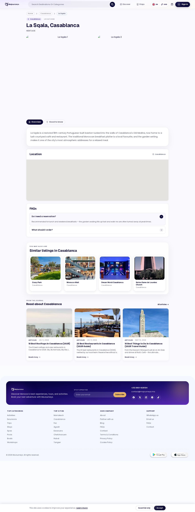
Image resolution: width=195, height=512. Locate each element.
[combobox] (69, 4)
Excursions (12, 419)
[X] (140, 397)
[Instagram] (146, 397)
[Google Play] (158, 455)
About (102, 415)
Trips (9, 423)
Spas (9, 431)
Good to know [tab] (56, 122)
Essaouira (58, 431)
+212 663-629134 (139, 388)
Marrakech (59, 415)
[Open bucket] (172, 4)
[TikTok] (158, 397)
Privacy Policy (106, 438)
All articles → (163, 304)
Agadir (57, 427)
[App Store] (179, 455)
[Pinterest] (152, 397)
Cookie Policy (106, 442)
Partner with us (106, 419)
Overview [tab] (36, 122)
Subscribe (119, 394)
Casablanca (46, 13)
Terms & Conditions (109, 434)
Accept (160, 508)
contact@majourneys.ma (143, 391)
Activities (11, 415)
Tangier (57, 442)
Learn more (82, 508)
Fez (55, 423)
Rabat (56, 438)
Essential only (144, 508)
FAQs (102, 427)
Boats (9, 438)
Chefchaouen (60, 434)
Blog (102, 423)
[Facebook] (133, 397)
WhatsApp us (152, 415)
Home (30, 13)
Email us (150, 419)
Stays (9, 427)
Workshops (12, 442)
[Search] (112, 4)
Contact (103, 431)
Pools (9, 434)
